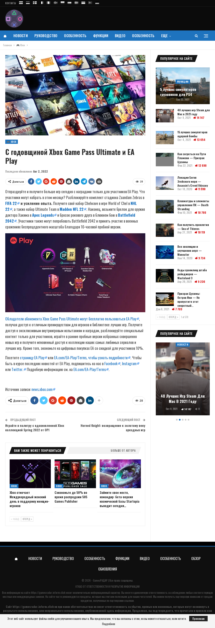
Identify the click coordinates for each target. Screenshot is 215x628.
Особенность (75, 35)
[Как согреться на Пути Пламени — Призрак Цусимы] (165, 159)
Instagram (129, 363)
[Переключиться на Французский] (42, 2)
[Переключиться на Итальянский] (49, 2)
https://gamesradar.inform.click (48, 592)
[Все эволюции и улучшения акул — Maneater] (165, 252)
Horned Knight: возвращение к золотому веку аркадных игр (113, 427)
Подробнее (108, 623)
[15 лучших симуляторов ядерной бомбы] (165, 137)
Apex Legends (43, 215)
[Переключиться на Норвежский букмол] (56, 2)
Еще (164, 35)
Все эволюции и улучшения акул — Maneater (189, 250)
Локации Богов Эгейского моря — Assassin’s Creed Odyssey (192, 181)
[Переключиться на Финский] (35, 2)
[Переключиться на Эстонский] (28, 2)
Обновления (107, 569)
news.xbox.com (41, 389)
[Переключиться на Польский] (62, 2)
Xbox (14, 486)
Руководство (45, 35)
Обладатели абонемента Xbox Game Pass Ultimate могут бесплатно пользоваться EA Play (70, 318)
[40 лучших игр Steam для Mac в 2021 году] (165, 115)
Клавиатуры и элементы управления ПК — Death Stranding (193, 205)
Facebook (111, 363)
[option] (183, 379)
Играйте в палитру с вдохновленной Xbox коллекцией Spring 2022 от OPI (34, 427)
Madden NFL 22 (72, 209)
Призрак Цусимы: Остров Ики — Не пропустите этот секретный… (188, 299)
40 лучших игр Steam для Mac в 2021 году (193, 112)
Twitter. (17, 369)
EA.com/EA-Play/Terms (89, 369)
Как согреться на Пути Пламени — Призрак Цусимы (191, 158)
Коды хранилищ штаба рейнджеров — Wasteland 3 (192, 274)
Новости (20, 35)
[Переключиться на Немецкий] (97, 2)
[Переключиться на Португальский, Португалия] (90, 2)
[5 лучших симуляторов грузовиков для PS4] (182, 85)
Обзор (196, 558)
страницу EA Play (32, 357)
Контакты (10, 3)
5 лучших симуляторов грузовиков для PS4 (178, 92)
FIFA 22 (11, 203)
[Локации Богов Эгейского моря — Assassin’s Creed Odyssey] (165, 183)
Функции (100, 35)
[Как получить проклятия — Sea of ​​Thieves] (165, 230)
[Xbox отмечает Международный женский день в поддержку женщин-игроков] (30, 473)
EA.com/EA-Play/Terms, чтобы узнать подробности (91, 357)
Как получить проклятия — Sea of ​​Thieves (193, 226)
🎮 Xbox (11, 141)
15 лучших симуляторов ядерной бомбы (192, 134)
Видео (120, 35)
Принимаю (198, 618)
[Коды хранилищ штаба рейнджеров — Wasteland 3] (165, 275)
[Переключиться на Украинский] (83, 2)
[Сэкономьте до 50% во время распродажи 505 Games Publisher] (75, 473)
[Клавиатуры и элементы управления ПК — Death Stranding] (165, 206)
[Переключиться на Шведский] (76, 2)
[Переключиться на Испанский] (69, 2)
